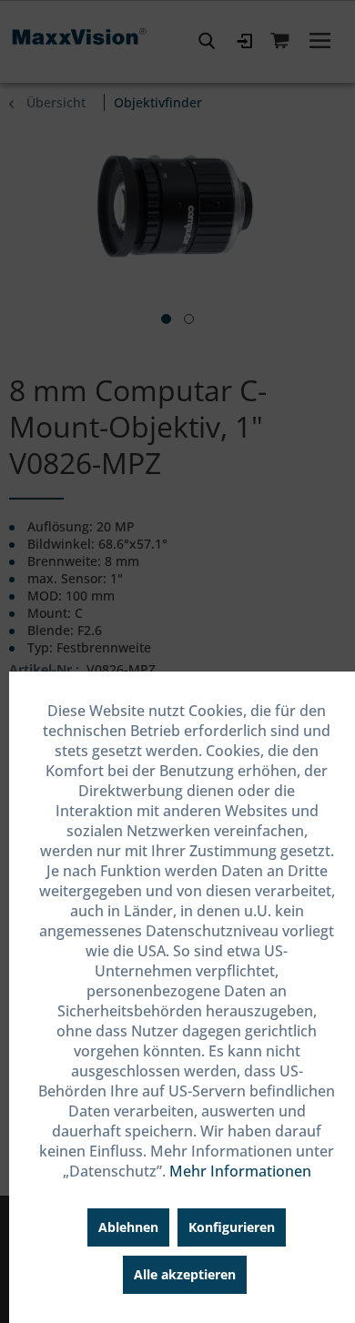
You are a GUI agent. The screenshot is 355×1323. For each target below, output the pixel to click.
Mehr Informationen (240, 1171)
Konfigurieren (231, 1227)
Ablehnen (128, 1227)
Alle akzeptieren (185, 1274)
